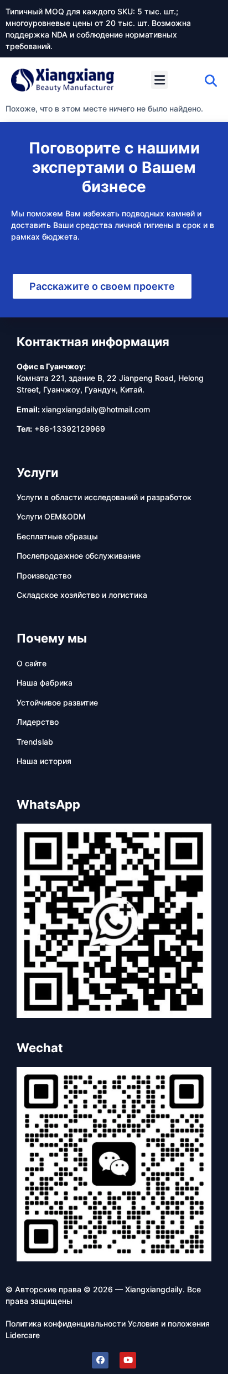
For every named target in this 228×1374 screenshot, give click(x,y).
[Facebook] (100, 1360)
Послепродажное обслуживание (79, 555)
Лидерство (38, 721)
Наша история (44, 761)
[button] (159, 80)
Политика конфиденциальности (66, 1323)
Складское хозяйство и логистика (82, 595)
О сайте (31, 663)
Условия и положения (169, 1323)
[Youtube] (128, 1360)
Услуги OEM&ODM (51, 516)
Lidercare (23, 1335)
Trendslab (35, 741)
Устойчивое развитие (57, 702)
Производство (44, 575)
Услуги (37, 472)
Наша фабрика (44, 682)
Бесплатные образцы (57, 536)
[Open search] (211, 81)
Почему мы (52, 638)
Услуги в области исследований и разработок (104, 497)
